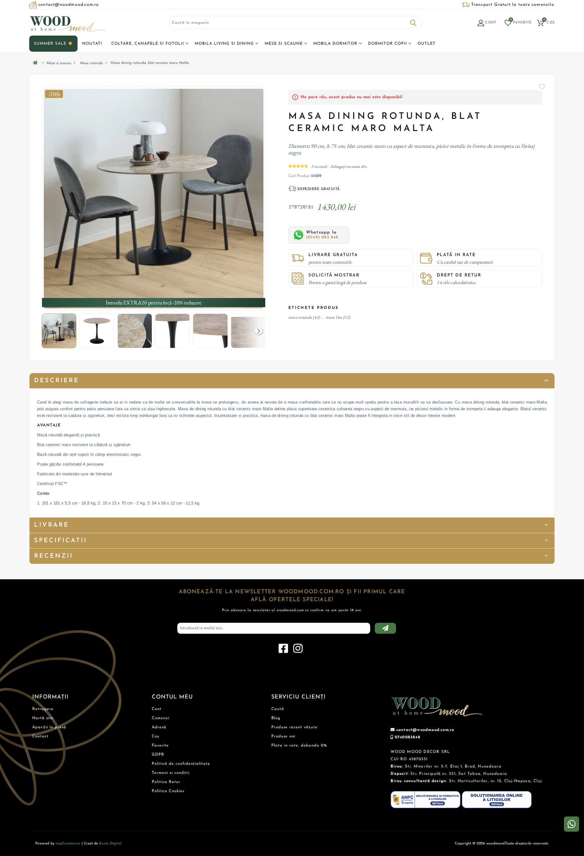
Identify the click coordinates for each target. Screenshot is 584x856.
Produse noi (283, 736)
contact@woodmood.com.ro (425, 730)
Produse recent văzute (294, 727)
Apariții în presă (49, 727)
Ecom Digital (110, 843)
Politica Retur (166, 782)
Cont (157, 709)
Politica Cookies (168, 791)
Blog (275, 718)
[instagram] (298, 648)
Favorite (542, 86)
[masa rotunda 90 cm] (153, 198)
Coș (155, 736)
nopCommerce (68, 843)
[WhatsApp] (571, 824)
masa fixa (334, 317)
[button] (258, 331)
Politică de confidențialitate (181, 764)
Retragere (43, 709)
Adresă (159, 727)
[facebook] (283, 648)
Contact (40, 736)
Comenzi (160, 718)
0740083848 (407, 737)
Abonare (385, 628)
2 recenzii (319, 166)
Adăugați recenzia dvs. (348, 166)
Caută (413, 23)
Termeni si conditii (170, 773)
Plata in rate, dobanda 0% (299, 745)
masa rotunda (300, 317)
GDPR (158, 755)
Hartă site (43, 718)
